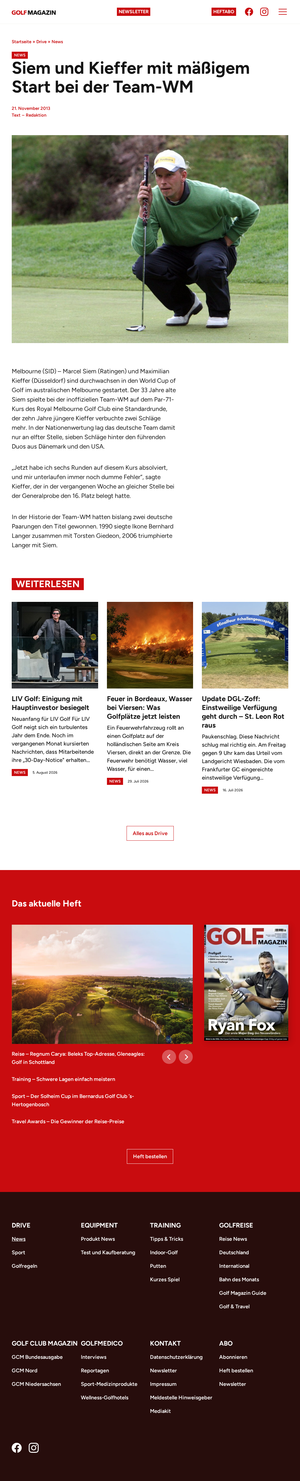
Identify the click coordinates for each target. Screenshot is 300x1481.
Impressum (163, 1384)
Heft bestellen (150, 1156)
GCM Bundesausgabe (37, 1357)
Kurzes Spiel (165, 1279)
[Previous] (169, 1057)
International (234, 1266)
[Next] (186, 1057)
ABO (226, 1343)
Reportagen (95, 1370)
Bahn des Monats (239, 1279)
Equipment (99, 1225)
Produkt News (98, 1239)
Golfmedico (102, 1343)
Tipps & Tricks (166, 1239)
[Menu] (282, 11)
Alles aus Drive (150, 833)
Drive (41, 41)
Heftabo (223, 11)
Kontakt (165, 1343)
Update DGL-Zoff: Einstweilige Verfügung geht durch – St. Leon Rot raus (243, 711)
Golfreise (236, 1225)
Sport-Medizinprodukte (109, 1384)
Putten (158, 1266)
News (57, 41)
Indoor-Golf (164, 1252)
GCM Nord (25, 1370)
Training (165, 1225)
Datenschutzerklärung (176, 1357)
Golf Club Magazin (45, 1343)
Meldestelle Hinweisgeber (181, 1397)
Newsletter (134, 11)
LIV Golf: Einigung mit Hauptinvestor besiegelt (50, 703)
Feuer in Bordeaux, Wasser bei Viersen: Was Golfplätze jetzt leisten (149, 707)
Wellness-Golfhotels (104, 1397)
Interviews (93, 1357)
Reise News (233, 1239)
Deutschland (234, 1252)
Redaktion (36, 115)
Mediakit (160, 1411)
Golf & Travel (234, 1306)
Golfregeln (24, 1266)
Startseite (21, 41)
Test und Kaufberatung (108, 1252)
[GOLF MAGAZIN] (34, 12)
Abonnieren (233, 1357)
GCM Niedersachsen (36, 1384)
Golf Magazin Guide (242, 1293)
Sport (18, 1252)
